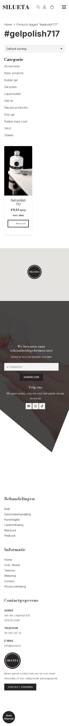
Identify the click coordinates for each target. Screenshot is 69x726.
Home (8, 24)
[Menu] (64, 7)
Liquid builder (12, 94)
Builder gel (11, 80)
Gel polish (10, 87)
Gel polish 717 (18, 202)
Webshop (10, 575)
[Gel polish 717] (18, 148)
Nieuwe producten (16, 107)
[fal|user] (45, 7)
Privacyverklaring (15, 586)
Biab (7, 509)
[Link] (16, 7)
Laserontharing (13, 525)
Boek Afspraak (9, 717)
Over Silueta (12, 565)
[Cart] (52, 7)
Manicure (10, 530)
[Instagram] (35, 406)
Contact (9, 581)
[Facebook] (29, 406)
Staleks (9, 135)
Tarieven (9, 570)
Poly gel (9, 114)
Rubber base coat (15, 121)
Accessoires (12, 66)
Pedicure (9, 535)
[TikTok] (42, 406)
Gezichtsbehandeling (17, 514)
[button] (34, 271)
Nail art (8, 100)
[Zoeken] (38, 7)
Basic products (14, 73)
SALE (7, 128)
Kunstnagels (12, 519)
